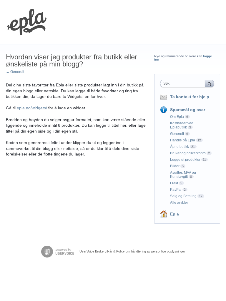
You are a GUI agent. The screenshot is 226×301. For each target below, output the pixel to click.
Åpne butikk (179, 147)
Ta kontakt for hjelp (189, 97)
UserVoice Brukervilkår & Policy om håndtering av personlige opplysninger (132, 251)
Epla (174, 214)
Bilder (175, 166)
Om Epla (177, 117)
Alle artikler (179, 202)
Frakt (174, 183)
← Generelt (15, 72)
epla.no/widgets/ (32, 108)
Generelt (177, 134)
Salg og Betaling (183, 196)
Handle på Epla (182, 140)
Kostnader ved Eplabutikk (181, 125)
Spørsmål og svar (187, 109)
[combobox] (184, 83)
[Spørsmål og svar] (27, 22)
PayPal (176, 190)
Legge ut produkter (185, 160)
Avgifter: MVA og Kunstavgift (183, 174)
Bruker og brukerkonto (188, 153)
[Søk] (209, 83)
